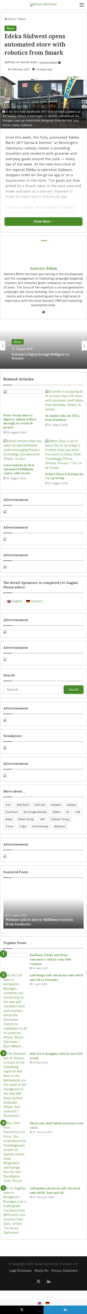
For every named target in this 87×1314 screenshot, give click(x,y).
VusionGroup (40, 826)
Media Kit (42, 1270)
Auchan (71, 804)
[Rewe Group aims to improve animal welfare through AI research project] (22, 400)
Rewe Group (26, 819)
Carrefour (12, 812)
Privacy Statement (65, 1270)
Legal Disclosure (20, 1270)
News (22, 19)
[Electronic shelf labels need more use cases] (15, 1152)
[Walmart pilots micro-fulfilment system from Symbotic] (43, 905)
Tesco (9, 826)
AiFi (8, 804)
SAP (42, 819)
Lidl (77, 812)
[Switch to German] (48, 1303)
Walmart (59, 826)
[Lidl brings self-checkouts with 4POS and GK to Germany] (15, 1011)
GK (67, 812)
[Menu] (82, 6)
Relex (9, 819)
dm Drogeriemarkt (35, 812)
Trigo (22, 826)
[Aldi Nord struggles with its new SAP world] (15, 1085)
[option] (43, 345)
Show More (42, 221)
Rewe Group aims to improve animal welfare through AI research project (20, 421)
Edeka (56, 812)
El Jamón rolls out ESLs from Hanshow (62, 418)
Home (11, 19)
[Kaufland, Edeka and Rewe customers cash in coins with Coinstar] (15, 961)
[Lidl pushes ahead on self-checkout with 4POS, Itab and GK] (15, 1210)
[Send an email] (59, 62)
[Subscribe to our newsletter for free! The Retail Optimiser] (43, 747)
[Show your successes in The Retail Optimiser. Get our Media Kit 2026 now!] (43, 856)
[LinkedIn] (49, 1281)
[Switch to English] (39, 1303)
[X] (38, 1281)
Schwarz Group (60, 819)
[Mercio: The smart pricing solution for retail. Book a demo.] (43, 539)
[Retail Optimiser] (43, 4)
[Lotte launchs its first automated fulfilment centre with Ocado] (22, 450)
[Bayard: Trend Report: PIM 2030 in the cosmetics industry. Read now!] (43, 775)
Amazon (56, 804)
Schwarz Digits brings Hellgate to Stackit (40, 356)
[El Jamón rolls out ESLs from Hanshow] (64, 400)
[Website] (43, 312)
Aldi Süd (40, 804)
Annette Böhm (48, 62)
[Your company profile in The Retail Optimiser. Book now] (43, 720)
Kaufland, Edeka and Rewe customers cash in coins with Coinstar (50, 959)
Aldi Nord (23, 804)
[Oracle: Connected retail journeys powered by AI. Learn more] (43, 659)
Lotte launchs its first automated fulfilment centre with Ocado (18, 469)
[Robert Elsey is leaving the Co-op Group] (64, 454)
